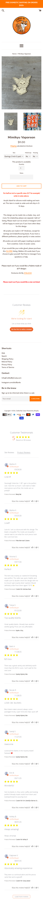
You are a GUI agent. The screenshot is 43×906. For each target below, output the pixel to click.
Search (4, 356)
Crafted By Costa (21, 411)
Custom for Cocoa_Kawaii (23, 881)
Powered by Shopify (33, 411)
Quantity (21, 164)
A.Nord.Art (28, 273)
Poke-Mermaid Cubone (23, 541)
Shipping (13, 146)
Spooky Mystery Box (22, 674)
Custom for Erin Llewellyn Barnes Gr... (27, 801)
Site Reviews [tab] (9, 452)
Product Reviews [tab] (23, 452)
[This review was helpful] (32, 501)
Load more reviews (21, 897)
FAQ (3, 353)
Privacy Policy (7, 365)
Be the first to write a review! (21, 329)
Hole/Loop (28, 152)
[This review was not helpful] (36, 501)
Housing (35, 152)
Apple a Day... (20, 630)
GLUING (9, 251)
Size (14, 152)
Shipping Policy (7, 359)
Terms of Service (8, 367)
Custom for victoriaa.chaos (23, 589)
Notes (21, 173)
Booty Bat (18, 494)
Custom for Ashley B (22, 839)
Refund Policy (7, 362)
